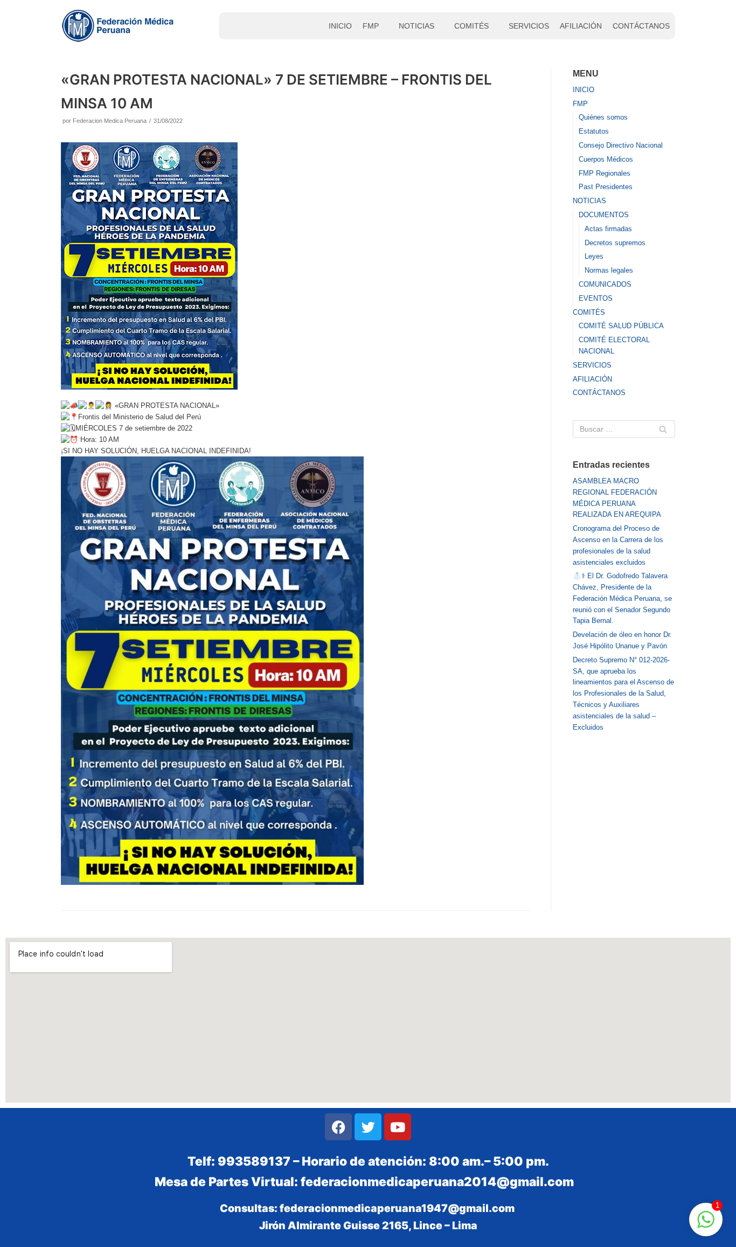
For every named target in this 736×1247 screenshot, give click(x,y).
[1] (705, 1226)
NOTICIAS (416, 26)
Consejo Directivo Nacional (621, 145)
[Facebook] (338, 1126)
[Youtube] (397, 1126)
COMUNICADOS (605, 284)
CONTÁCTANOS (641, 26)
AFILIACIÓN (581, 26)
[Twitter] (368, 1126)
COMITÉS (471, 26)
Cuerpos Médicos (606, 159)
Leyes (594, 256)
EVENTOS (596, 298)
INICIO (340, 26)
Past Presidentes (606, 187)
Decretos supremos (615, 243)
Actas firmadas (608, 229)
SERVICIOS (529, 26)
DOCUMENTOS (604, 215)
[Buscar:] (624, 429)
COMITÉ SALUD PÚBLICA (621, 326)
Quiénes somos (603, 117)
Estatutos (594, 131)
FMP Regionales (604, 173)
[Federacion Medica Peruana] (119, 26)
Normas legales (609, 270)
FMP (371, 26)
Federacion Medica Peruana (110, 120)
